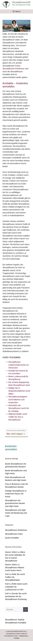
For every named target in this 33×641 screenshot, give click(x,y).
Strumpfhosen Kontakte (15, 622)
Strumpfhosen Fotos (14, 534)
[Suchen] (25, 609)
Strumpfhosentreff (21, 2)
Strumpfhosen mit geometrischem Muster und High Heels (15, 503)
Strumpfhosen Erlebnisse (13, 69)
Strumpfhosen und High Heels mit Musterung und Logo (16, 513)
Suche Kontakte (12, 538)
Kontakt (16, 638)
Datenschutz (23, 636)
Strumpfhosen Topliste (14, 620)
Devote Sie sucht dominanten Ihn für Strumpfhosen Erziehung (16, 596)
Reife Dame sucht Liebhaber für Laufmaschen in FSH (16, 587)
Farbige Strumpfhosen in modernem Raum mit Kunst (15, 494)
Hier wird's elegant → (16, 433)
